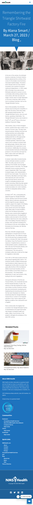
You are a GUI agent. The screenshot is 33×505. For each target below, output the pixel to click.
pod (3, 454)
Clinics (4, 428)
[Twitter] (14, 492)
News (5, 460)
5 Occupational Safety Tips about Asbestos (16, 367)
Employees (5, 432)
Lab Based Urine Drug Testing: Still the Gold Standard (15, 346)
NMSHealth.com (6, 443)
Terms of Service (6, 464)
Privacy (6, 450)
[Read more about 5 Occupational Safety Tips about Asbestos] (16, 359)
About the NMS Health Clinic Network (13, 422)
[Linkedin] (22, 492)
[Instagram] (18, 492)
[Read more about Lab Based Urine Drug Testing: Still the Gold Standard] (16, 336)
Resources (6, 458)
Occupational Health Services (11, 421)
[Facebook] (11, 492)
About (5, 445)
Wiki (5, 462)
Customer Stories (8, 424)
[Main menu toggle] (30, 2)
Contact (6, 447)
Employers (5, 419)
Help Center (7, 426)
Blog (5, 348)
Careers (6, 448)
